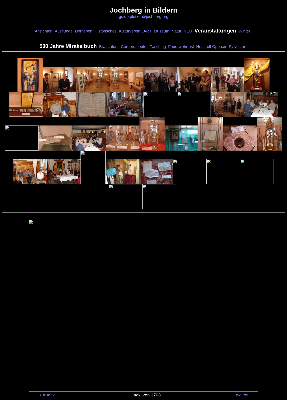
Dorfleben (83, 31)
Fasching (158, 46)
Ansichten (43, 31)
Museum (161, 31)
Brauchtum (109, 46)
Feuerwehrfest (181, 46)
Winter (244, 31)
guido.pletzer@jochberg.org (143, 16)
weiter (242, 394)
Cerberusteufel (134, 46)
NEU (188, 31)
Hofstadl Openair (211, 46)
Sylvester (237, 46)
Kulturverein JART (135, 31)
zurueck (47, 394)
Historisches (106, 31)
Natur (176, 31)
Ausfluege (64, 31)
